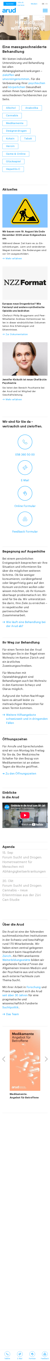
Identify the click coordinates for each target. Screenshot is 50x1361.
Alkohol (11, 108)
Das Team (12, 1014)
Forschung (34, 987)
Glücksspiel (13, 161)
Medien (34, 4)
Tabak (28, 138)
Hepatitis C (13, 169)
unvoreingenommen (15, 79)
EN (46, 4)
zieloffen (8, 75)
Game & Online (15, 154)
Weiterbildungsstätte (16, 960)
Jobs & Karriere (20, 4)
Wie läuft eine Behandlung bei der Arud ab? (26, 624)
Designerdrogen (16, 131)
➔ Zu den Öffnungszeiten (19, 773)
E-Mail (25, 480)
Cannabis (12, 115)
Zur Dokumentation (17, 334)
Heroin (10, 146)
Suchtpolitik (10, 1007)
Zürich (6, 956)
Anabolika (31, 108)
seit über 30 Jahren (15, 995)
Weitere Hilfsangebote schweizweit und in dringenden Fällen (27, 718)
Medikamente (14, 123)
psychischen (36, 83)
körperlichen (16, 87)
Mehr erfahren (14, 258)
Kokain (10, 138)
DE (43, 4)
